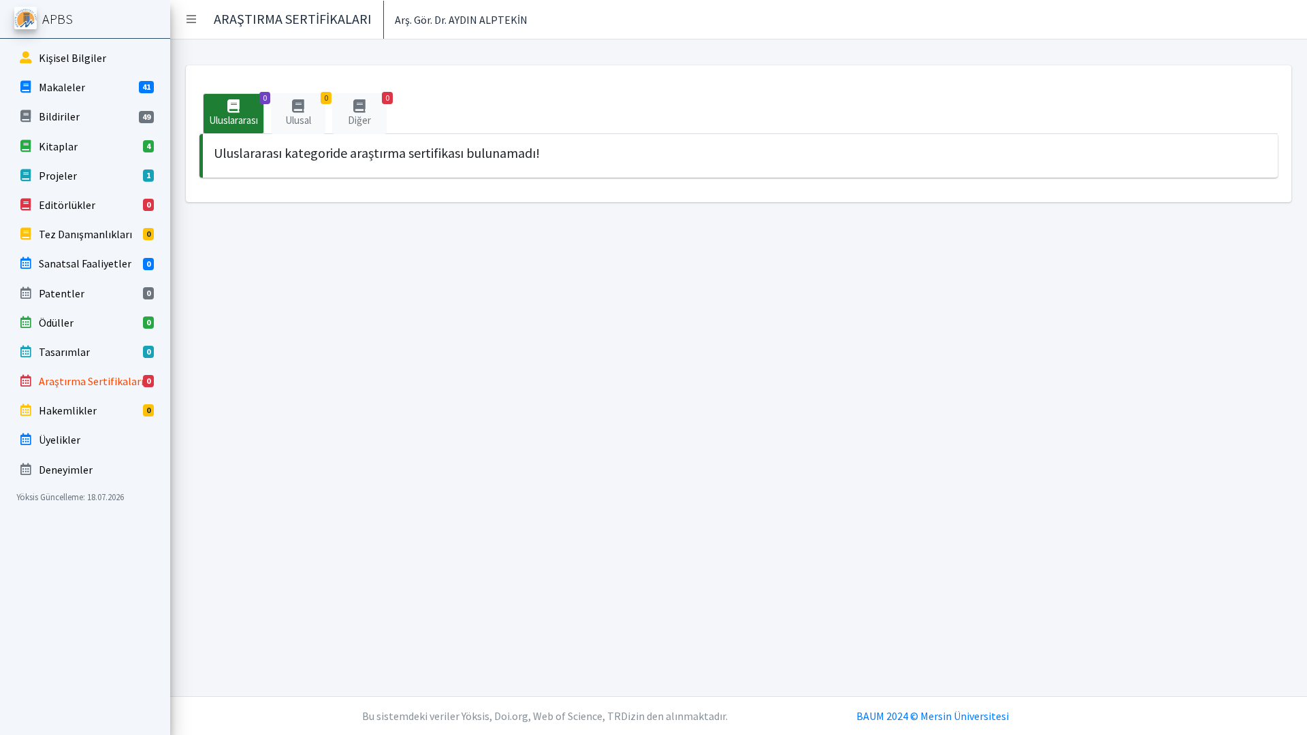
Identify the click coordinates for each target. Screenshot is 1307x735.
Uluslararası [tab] (236, 110)
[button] (191, 19)
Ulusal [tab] (305, 110)
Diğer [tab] (367, 110)
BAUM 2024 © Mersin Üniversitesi (932, 716)
